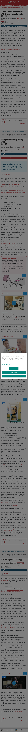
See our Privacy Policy (6, 364)
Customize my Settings (14, 368)
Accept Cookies (14, 376)
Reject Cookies (14, 372)
